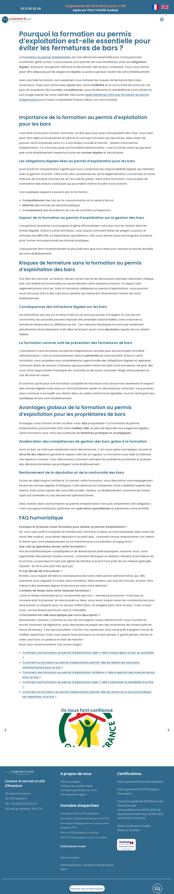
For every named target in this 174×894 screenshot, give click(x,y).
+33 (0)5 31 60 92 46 (23, 803)
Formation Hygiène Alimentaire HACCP (84, 818)
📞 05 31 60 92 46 (28, 9)
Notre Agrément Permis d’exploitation (140, 781)
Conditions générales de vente (78, 790)
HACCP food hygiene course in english (83, 837)
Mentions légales (70, 781)
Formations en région (73, 794)
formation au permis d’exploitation (47, 57)
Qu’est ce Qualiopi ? (129, 830)
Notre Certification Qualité (133, 826)
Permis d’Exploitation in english (79, 832)
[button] (161, 19)
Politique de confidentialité (76, 786)
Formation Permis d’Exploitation (79, 813)
